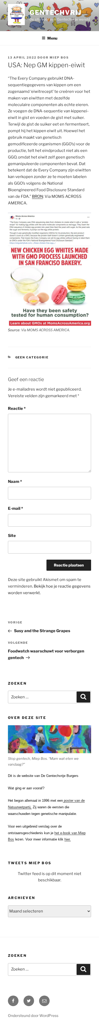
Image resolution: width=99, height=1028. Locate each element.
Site (12, 535)
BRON (37, 196)
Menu (52, 38)
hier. (67, 839)
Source (14, 330)
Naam (15, 481)
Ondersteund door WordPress (33, 1015)
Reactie (17, 408)
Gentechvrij (55, 12)
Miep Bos (59, 57)
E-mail (15, 508)
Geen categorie (32, 357)
